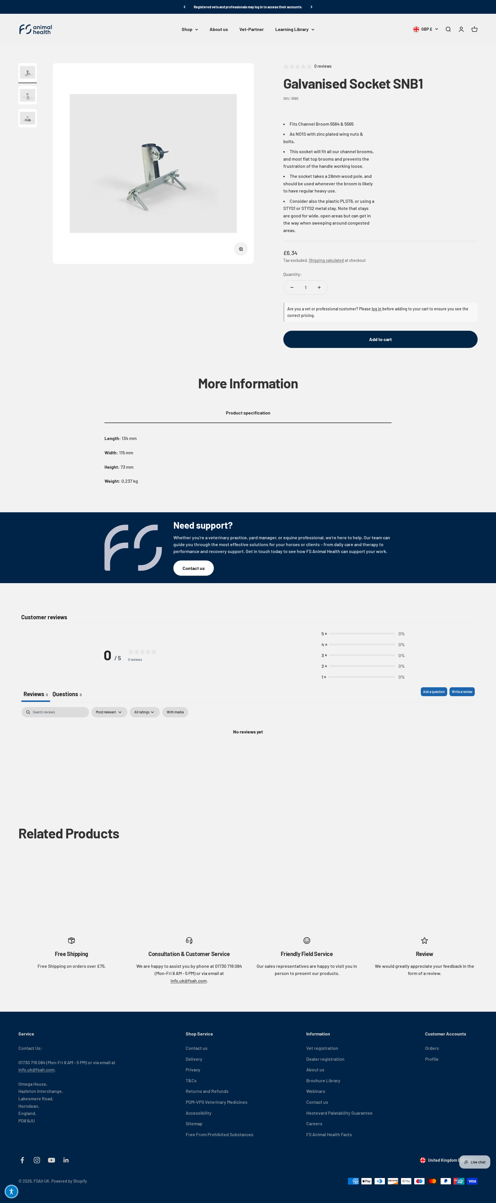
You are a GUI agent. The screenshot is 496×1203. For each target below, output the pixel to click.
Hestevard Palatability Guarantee (339, 1113)
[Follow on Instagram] (37, 1160)
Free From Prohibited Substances (219, 1134)
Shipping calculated (326, 260)
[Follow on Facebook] (22, 1160)
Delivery (194, 1059)
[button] (363, 633)
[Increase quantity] (319, 287)
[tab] (67, 694)
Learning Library (292, 29)
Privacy (193, 1069)
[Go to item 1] (27, 73)
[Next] (312, 7)
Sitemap (194, 1123)
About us (219, 29)
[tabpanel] (248, 751)
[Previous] (184, 7)
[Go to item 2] (27, 96)
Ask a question (434, 692)
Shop (187, 29)
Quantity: (292, 274)
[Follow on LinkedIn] (66, 1160)
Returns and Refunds (207, 1091)
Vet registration (322, 1048)
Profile (432, 1059)
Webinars (315, 1091)
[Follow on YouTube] (51, 1160)
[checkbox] (175, 712)
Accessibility (199, 1113)
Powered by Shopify (69, 1181)
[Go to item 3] (27, 119)
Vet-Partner (251, 29)
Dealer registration (325, 1059)
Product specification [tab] (248, 412)
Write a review (462, 692)
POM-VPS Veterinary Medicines (216, 1102)
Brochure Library (323, 1080)
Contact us (194, 568)
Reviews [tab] (36, 693)
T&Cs (191, 1080)
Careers (314, 1123)
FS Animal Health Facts (329, 1134)
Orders (432, 1048)
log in (376, 308)
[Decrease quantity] (292, 287)
